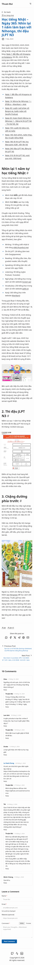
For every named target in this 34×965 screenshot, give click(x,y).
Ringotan (14, 595)
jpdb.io (25, 289)
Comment (6, 923)
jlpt (5, 628)
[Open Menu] (30, 4)
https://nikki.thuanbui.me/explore (15, 771)
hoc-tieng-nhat (9, 15)
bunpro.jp (26, 282)
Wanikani (16, 295)
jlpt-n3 (12, 628)
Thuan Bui (7, 3)
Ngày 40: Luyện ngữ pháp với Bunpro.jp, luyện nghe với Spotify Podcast (17, 111)
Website (8, 915)
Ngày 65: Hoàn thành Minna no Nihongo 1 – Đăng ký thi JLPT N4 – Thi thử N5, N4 (18, 121)
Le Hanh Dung (9, 763)
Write (21, 923)
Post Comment (9, 941)
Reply (5, 690)
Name (4, 896)
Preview (28, 923)
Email (4, 904)
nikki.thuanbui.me (20, 247)
